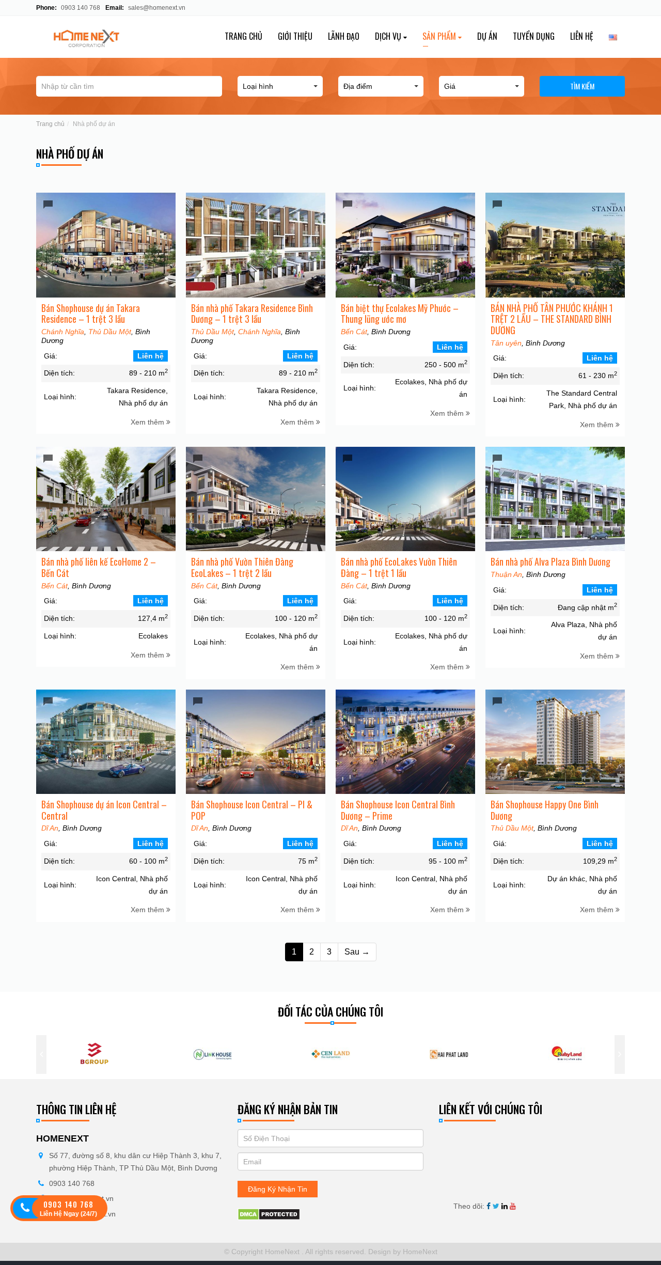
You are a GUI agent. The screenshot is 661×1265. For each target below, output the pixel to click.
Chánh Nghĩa (62, 331)
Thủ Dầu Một (109, 331)
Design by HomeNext (401, 1251)
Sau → (357, 951)
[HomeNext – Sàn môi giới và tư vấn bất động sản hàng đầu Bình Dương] (104, 37)
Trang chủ (243, 36)
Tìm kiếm (582, 86)
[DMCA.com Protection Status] (269, 1213)
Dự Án (487, 36)
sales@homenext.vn (156, 7)
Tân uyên (506, 343)
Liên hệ (581, 36)
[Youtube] (513, 1206)
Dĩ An (49, 828)
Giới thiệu (295, 36)
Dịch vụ (389, 36)
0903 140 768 (79, 7)
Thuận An (506, 574)
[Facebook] (488, 1206)
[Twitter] (496, 1206)
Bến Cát (354, 331)
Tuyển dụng (534, 36)
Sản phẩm (440, 36)
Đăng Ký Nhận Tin (277, 1189)
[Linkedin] (504, 1206)
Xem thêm (148, 422)
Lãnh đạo (343, 36)
